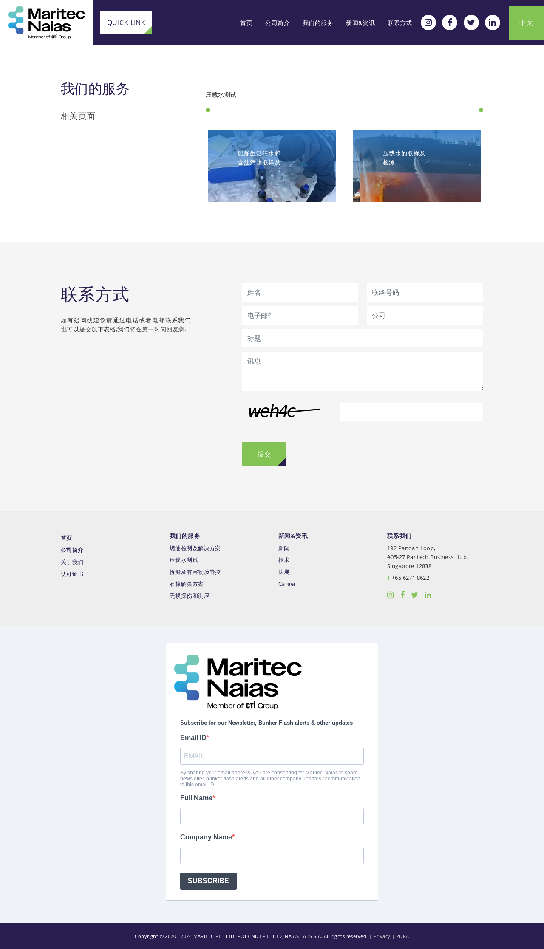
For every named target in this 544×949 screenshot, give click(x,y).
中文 (526, 22)
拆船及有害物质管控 (195, 572)
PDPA (402, 936)
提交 (264, 453)
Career (287, 583)
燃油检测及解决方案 (195, 548)
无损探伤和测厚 (190, 595)
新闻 (284, 548)
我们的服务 (318, 23)
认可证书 (72, 574)
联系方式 (400, 23)
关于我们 (72, 562)
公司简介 (277, 23)
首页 (246, 23)
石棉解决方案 (187, 583)
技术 (284, 560)
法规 (284, 572)
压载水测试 (184, 560)
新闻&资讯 (360, 23)
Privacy (382, 936)
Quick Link (126, 22)
